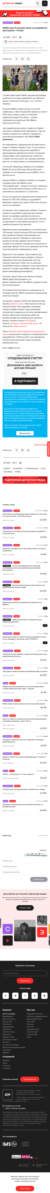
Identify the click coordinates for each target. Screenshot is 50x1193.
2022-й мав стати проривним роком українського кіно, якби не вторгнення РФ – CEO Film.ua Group (25, 515)
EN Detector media (10, 1040)
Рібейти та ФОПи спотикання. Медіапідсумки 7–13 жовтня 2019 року (24, 758)
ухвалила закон (17, 304)
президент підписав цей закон (24, 323)
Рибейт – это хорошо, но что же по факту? (18, 774)
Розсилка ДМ (32, 1034)
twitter (5, 1063)
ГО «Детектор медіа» (11, 1045)
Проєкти (7, 1010)
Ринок (5, 683)
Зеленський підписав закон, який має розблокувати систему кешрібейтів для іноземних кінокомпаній (21, 568)
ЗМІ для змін (7, 1021)
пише (31, 101)
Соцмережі (9, 1056)
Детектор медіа (9, 1014)
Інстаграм (6, 1068)
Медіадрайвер (8, 1027)
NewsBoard (7, 1029)
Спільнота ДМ (25, 908)
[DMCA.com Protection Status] (16, 1158)
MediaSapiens (8, 1016)
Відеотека (6, 1034)
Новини (17, 23)
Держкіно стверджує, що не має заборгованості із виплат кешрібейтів (24, 550)
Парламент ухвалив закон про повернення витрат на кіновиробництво (23, 806)
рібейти (7, 468)
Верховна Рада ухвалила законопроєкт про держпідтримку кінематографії (24, 586)
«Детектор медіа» (41, 445)
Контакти (30, 1027)
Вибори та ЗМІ (8, 1037)
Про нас (31, 1010)
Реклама (30, 1024)
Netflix (18, 472)
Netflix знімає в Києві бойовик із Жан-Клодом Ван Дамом (24, 704)
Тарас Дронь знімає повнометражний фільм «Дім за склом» (25, 671)
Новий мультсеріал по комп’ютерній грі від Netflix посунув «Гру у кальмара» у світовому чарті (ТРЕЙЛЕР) (24, 638)
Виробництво (7, 23)
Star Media (8, 472)
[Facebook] (16, 59)
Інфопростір (7, 511)
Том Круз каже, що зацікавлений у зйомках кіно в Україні (24, 789)
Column (16, 754)
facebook (6, 1060)
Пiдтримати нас (29, 1079)
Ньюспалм (7, 1050)
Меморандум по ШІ (34, 1019)
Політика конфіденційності (37, 1016)
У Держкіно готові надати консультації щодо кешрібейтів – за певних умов (24, 532)
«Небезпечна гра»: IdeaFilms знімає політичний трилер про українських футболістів (25, 655)
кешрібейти (18, 468)
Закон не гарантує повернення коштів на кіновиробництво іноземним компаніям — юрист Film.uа (25, 720)
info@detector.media (12, 1106)
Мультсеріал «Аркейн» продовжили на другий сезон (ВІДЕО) (22, 603)
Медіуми (6, 1052)
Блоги (5, 771)
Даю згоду (25, 1188)
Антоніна (6, 1042)
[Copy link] (28, 59)
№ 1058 (29, 320)
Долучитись (25, 433)
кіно (44, 468)
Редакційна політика (35, 1014)
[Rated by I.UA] (34, 1158)
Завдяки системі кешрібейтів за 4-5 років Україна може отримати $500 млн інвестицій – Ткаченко (23, 688)
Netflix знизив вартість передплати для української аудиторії (22, 621)
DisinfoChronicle (9, 1032)
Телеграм (6, 1066)
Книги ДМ (31, 1021)
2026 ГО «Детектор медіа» (15, 1108)
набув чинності (20, 326)
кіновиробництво (32, 468)
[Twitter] (22, 59)
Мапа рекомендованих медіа (14, 1047)
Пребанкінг (7, 1024)
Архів (29, 1037)
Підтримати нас (33, 1029)
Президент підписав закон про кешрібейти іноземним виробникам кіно (23, 741)
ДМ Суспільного (9, 1019)
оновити (43, 850)
